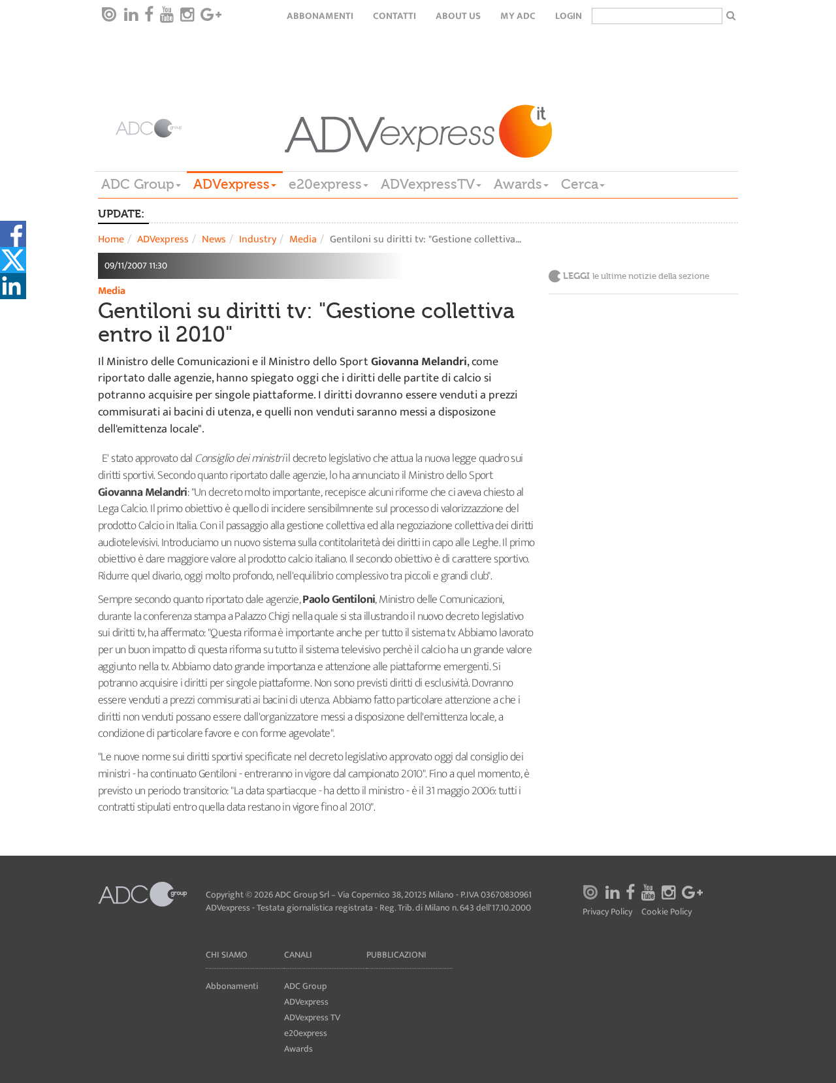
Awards (518, 184)
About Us (458, 16)
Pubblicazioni (396, 954)
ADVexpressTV (428, 184)
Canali (298, 954)
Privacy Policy (607, 912)
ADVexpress (231, 184)
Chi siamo (227, 954)
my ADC (518, 16)
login (568, 16)
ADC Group (137, 184)
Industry (257, 239)
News (214, 239)
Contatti (394, 16)
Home (111, 239)
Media (303, 239)
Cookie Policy (666, 912)
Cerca (579, 184)
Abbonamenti (320, 16)
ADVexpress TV (312, 1017)
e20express (325, 184)
